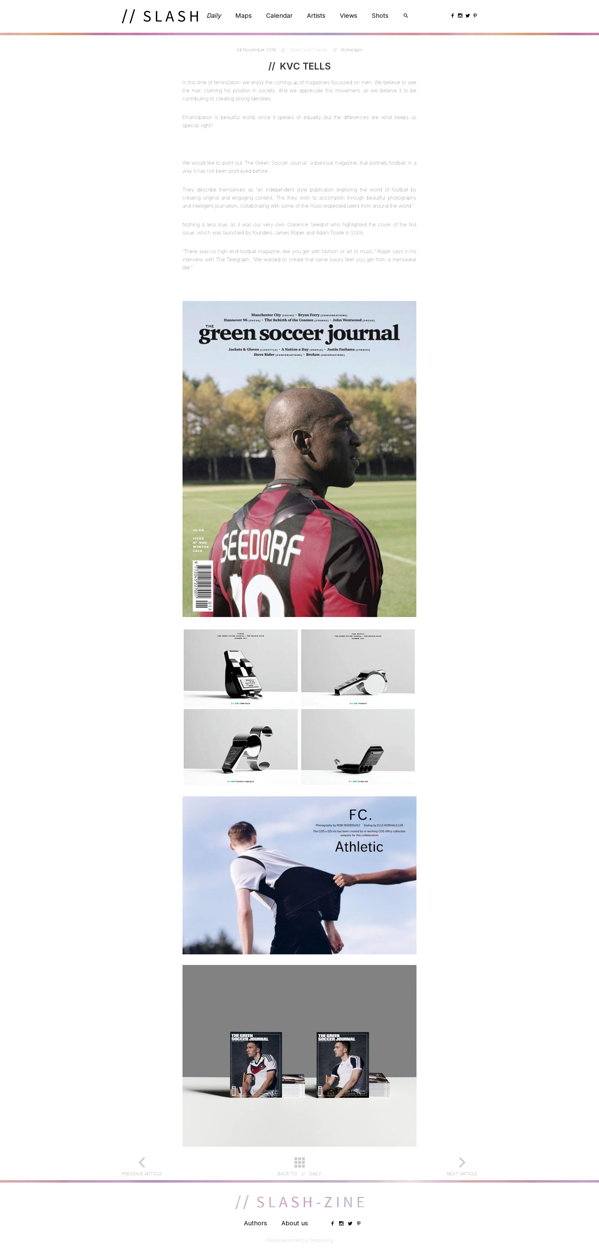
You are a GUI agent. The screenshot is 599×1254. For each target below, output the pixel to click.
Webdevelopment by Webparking (299, 1240)
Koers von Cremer (310, 49)
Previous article (142, 1173)
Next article (462, 1173)
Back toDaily (299, 1173)
